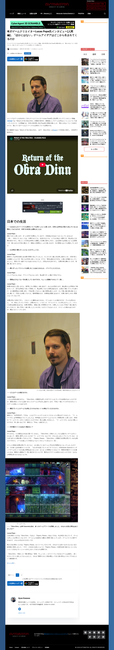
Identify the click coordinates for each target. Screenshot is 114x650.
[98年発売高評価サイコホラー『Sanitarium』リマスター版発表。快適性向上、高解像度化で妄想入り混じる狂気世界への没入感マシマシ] (85, 190)
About (11, 647)
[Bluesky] (90, 633)
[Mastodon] (90, 637)
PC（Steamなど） (47, 13)
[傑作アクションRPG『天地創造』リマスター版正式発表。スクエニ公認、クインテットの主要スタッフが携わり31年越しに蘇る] (85, 225)
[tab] (85, 54)
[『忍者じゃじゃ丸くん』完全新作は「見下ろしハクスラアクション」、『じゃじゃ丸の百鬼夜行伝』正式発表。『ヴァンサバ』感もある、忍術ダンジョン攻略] (85, 216)
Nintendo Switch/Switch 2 (65, 13)
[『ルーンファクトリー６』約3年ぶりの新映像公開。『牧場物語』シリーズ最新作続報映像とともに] (85, 243)
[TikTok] (99, 637)
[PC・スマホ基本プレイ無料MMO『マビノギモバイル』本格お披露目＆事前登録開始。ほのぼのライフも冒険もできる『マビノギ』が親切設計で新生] (85, 261)
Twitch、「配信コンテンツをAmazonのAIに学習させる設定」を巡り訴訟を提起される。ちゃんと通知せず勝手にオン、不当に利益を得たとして (98, 107)
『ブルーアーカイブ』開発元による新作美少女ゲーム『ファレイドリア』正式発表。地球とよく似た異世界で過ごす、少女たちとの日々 (98, 89)
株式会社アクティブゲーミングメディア (56, 634)
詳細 (89, 13)
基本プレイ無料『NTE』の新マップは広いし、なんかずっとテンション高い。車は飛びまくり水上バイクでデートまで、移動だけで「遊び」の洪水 (98, 80)
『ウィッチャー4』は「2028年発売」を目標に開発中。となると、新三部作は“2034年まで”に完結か (98, 199)
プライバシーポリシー (37, 647)
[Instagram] (94, 633)
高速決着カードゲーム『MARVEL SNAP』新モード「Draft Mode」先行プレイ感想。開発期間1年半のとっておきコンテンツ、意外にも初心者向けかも (98, 208)
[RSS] (103, 637)
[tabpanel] (94, 104)
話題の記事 (33, 13)
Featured (27, 53)
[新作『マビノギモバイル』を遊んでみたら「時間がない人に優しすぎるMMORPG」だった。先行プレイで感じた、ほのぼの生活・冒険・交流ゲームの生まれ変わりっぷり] (85, 252)
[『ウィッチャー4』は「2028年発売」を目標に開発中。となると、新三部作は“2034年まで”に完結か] (85, 199)
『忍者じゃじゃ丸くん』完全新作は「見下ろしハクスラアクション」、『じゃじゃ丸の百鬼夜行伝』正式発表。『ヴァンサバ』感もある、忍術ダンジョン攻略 (98, 217)
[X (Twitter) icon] (19, 609)
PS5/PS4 (81, 13)
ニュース (40, 49)
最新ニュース (22, 13)
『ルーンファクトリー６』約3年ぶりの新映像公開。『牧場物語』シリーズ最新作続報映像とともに (98, 243)
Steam (55, 130)
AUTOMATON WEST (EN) (96, 4)
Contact (17, 647)
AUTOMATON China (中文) (96, 8)
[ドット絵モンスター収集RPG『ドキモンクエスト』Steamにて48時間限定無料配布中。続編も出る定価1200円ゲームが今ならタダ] (85, 234)
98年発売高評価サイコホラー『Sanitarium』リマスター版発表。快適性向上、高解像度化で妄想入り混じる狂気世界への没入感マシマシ (98, 191)
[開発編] (9, 121)
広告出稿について (25, 647)
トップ (12, 13)
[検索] (105, 13)
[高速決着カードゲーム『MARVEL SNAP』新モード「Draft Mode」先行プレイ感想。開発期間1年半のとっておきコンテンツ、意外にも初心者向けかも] (85, 207)
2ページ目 (10, 563)
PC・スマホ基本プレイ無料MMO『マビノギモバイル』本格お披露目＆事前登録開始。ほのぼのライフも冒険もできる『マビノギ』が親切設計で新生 (98, 262)
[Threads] (103, 633)
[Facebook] (94, 637)
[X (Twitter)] (99, 633)
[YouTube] (85, 633)
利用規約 (47, 647)
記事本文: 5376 (21, 613)
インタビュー (34, 49)
